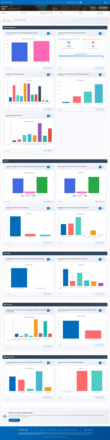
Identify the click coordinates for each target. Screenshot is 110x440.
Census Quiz (68, 429)
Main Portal (38, 2)
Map (52, 2)
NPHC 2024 (8, 2)
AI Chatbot (60, 429)
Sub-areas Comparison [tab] (20, 19)
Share (93, 7)
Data (51, 67)
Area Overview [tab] (7, 19)
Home (43, 2)
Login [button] (106, 2)
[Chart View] (48, 33)
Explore (47, 2)
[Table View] (51, 33)
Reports (63, 2)
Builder (57, 2)
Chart (46, 67)
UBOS (74, 429)
